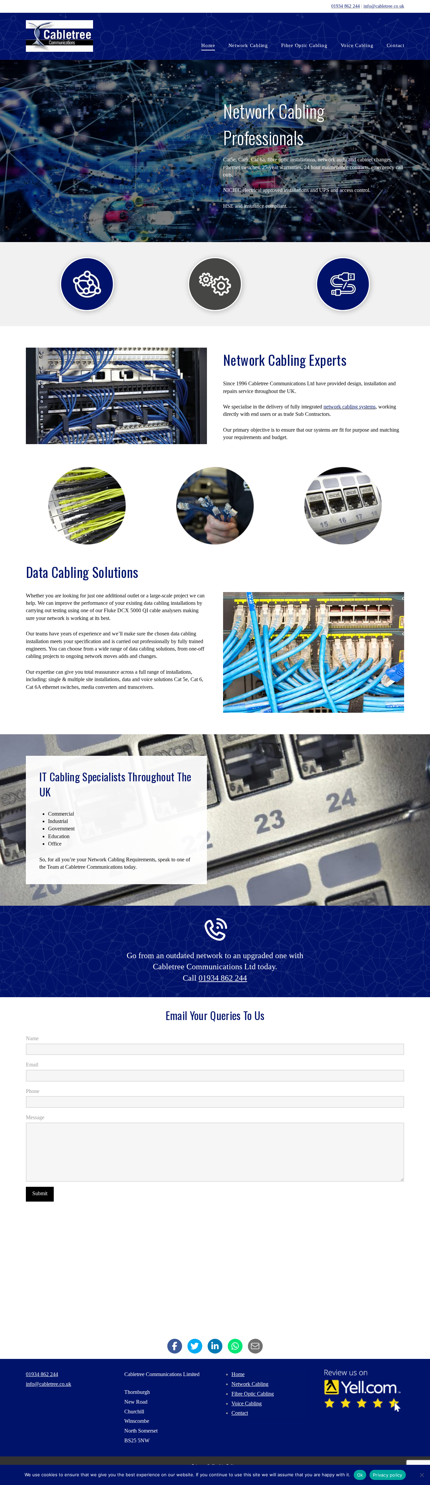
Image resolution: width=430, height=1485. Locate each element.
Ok (360, 1475)
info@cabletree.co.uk (383, 6)
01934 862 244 (345, 6)
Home (238, 1374)
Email (32, 1064)
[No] (421, 1475)
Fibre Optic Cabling (252, 1394)
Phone (32, 1091)
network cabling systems (350, 406)
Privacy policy (387, 1475)
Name (32, 1038)
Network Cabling (249, 1384)
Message (35, 1117)
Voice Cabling (246, 1403)
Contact (239, 1413)
